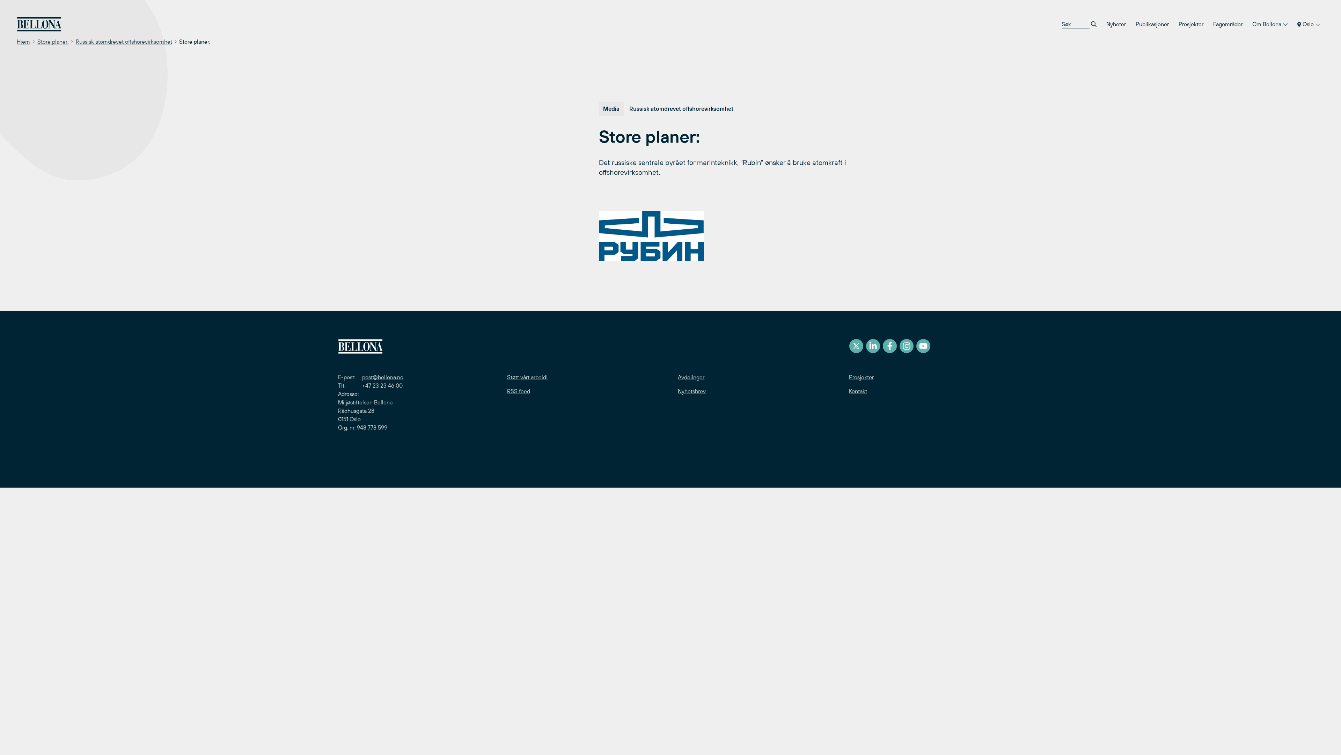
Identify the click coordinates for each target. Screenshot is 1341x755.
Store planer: (52, 41)
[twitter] (856, 346)
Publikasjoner (1152, 24)
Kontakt (858, 391)
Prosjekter (1191, 24)
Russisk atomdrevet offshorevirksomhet (124, 41)
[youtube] (923, 346)
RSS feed (518, 391)
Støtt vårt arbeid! (527, 377)
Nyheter (1116, 24)
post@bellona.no (382, 377)
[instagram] (907, 346)
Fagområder (1228, 24)
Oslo (1308, 24)
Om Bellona (1267, 24)
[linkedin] (873, 346)
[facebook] (890, 346)
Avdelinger (691, 377)
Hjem (23, 41)
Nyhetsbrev (692, 391)
